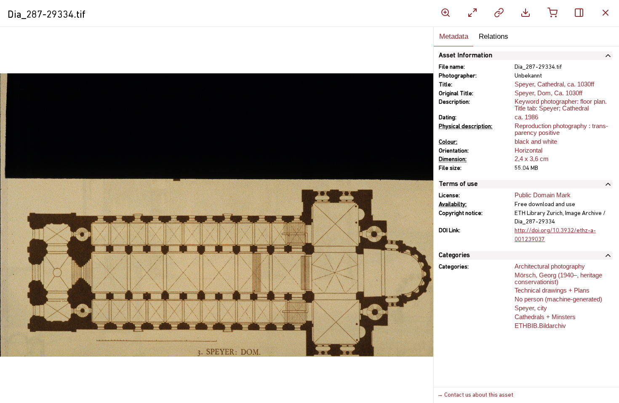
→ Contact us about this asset (475, 395)
